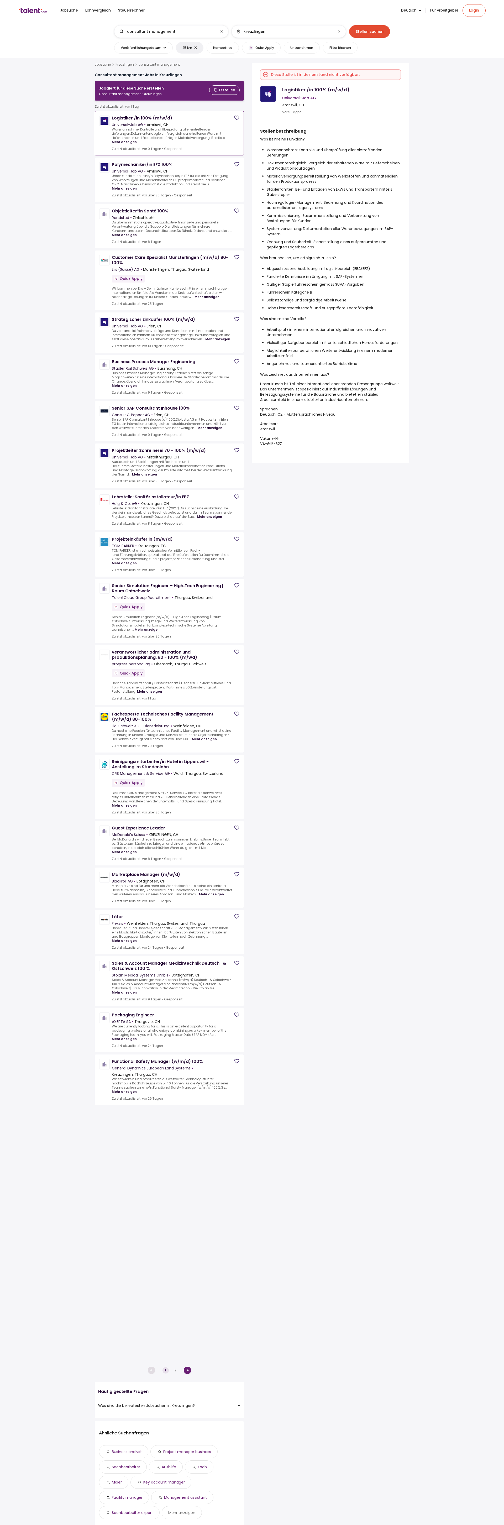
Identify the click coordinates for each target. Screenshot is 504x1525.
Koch (202, 1467)
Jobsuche (103, 64)
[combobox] (171, 31)
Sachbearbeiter (126, 1467)
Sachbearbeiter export (132, 1512)
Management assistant (185, 1497)
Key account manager (164, 1482)
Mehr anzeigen (124, 142)
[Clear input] (221, 31)
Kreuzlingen (125, 64)
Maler (117, 1482)
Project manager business (187, 1451)
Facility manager (127, 1497)
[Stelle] (167, 31)
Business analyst (127, 1451)
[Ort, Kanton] (284, 31)
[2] (187, 1370)
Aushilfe (169, 1467)
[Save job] (236, 118)
